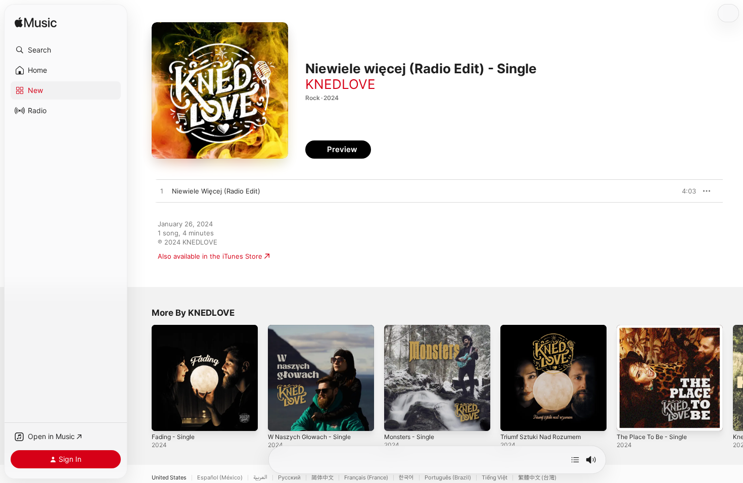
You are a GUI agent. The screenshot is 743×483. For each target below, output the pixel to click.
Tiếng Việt (494, 477)
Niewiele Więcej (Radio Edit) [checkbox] (216, 191)
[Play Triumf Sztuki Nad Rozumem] (513, 418)
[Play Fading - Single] (164, 418)
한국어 (406, 477)
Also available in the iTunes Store (210, 256)
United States (169, 477)
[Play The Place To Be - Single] (629, 418)
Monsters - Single (412, 329)
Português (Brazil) (448, 477)
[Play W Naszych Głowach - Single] (280, 418)
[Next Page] (733, 378)
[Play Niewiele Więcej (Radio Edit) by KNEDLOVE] (162, 191)
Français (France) (366, 477)
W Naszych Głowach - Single (313, 329)
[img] (36, 23)
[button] (65, 50)
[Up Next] (575, 460)
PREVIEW (685, 191)
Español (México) (220, 477)
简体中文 (322, 477)
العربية (260, 477)
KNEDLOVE (340, 84)
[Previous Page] (141, 378)
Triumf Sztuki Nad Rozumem (544, 329)
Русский (289, 477)
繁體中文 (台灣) (537, 477)
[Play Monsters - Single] (396, 418)
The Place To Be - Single (655, 329)
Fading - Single (175, 329)
